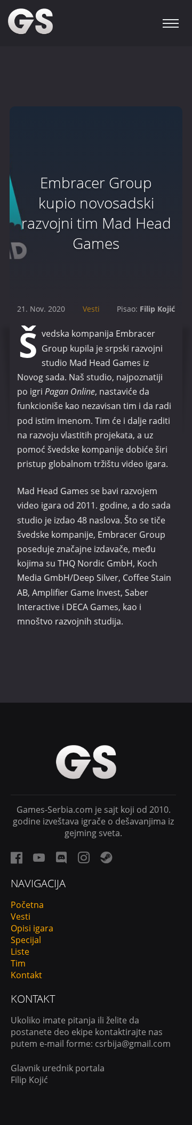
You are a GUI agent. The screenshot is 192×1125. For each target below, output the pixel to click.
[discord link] (61, 857)
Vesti (91, 309)
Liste (20, 951)
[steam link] (106, 857)
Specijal (26, 940)
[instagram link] (84, 857)
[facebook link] (16, 857)
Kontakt (26, 975)
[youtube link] (39, 857)
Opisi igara (32, 928)
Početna (27, 905)
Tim (18, 963)
